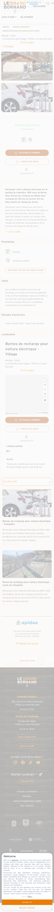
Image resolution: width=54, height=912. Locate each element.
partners (15, 860)
